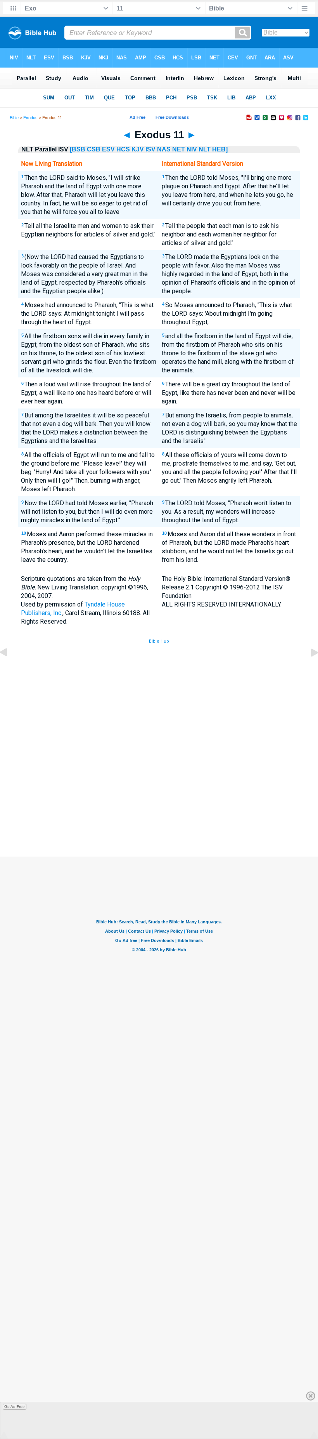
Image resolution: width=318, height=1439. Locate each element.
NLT (205, 149)
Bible (14, 117)
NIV (192, 149)
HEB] (220, 149)
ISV (150, 149)
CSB (93, 149)
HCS (123, 149)
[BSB (77, 149)
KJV (137, 149)
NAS (164, 149)
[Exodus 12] (308, 670)
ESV (108, 149)
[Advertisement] (159, 799)
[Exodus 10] (9, 670)
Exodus (30, 117)
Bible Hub (159, 641)
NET (178, 149)
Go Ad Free (14, 1406)
